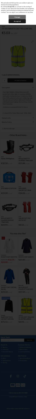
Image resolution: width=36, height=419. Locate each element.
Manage (17, 17)
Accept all (17, 21)
